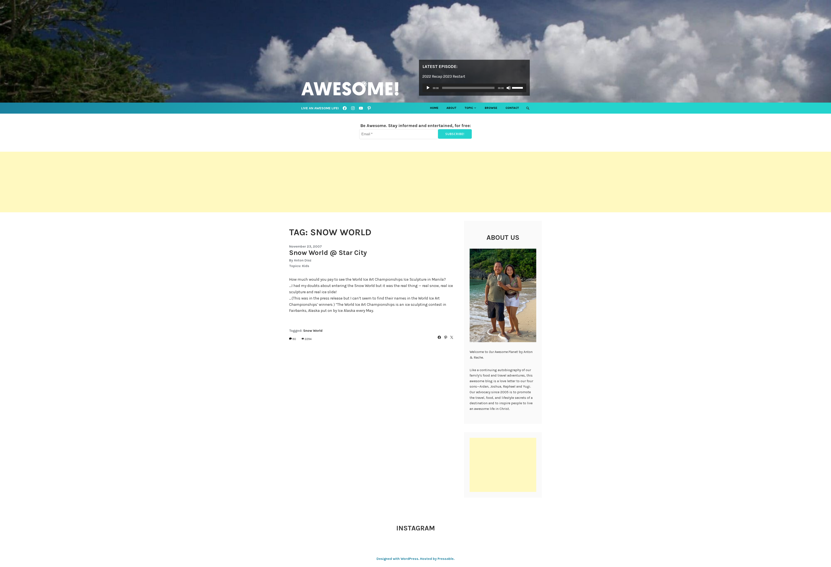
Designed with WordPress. (398, 559)
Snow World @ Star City (328, 253)
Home (434, 108)
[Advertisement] (130, 182)
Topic (469, 108)
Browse (491, 108)
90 (294, 339)
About (451, 108)
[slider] (518, 87)
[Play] (428, 88)
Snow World (312, 331)
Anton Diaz (302, 260)
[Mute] (508, 88)
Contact (512, 108)
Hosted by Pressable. (437, 559)
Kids (305, 266)
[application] (474, 88)
